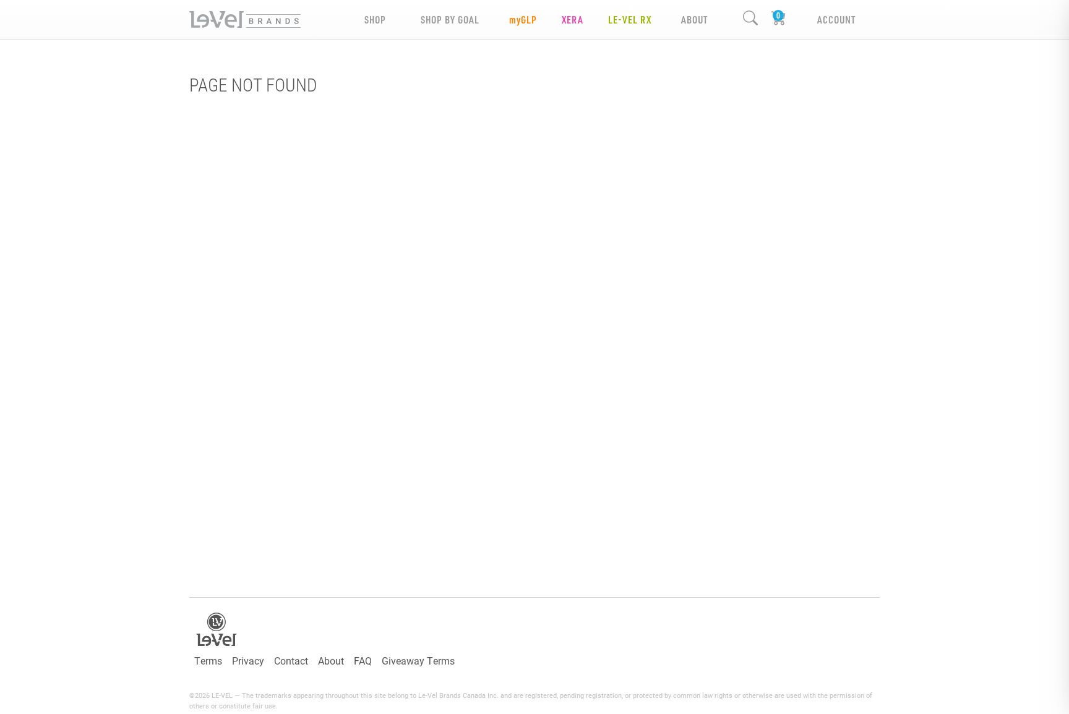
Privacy (248, 660)
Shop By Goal (450, 19)
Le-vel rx (629, 19)
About (331, 660)
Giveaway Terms (418, 660)
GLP (523, 19)
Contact (291, 660)
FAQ (363, 660)
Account (836, 19)
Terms (208, 660)
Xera (572, 19)
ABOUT (694, 19)
